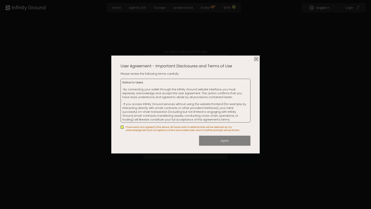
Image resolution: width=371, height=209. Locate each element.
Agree (225, 141)
